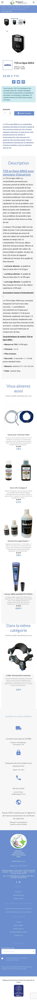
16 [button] (24, 704)
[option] (7, 22)
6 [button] (18, 702)
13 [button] (16, 704)
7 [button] (21, 702)
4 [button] (13, 702)
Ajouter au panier (24, 113)
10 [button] (30, 702)
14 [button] (18, 704)
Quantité (6, 109)
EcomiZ (11, 980)
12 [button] (13, 704)
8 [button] (24, 702)
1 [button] (4, 702)
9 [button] (27, 702)
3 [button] (10, 702)
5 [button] (16, 702)
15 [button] (21, 704)
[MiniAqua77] (18, 2)
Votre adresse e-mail (7, 948)
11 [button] (33, 702)
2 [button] (7, 702)
